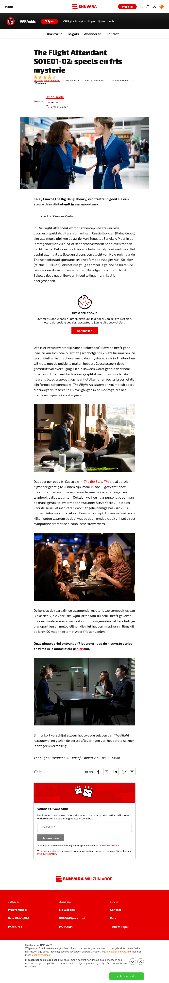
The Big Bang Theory (99, 481)
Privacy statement (46, 853)
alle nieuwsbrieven (109, 845)
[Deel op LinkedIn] (115, 771)
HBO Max (39, 80)
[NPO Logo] (161, 6)
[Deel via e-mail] (132, 771)
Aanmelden (51, 838)
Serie (47, 80)
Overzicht (54, 34)
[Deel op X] (106, 771)
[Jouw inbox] (148, 7)
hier (79, 649)
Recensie (55, 80)
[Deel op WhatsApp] (123, 771)
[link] (38, 101)
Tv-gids (73, 34)
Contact (113, 34)
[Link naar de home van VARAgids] (11, 21)
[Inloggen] (154, 7)
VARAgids (28, 21)
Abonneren (92, 34)
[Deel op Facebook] (98, 771)
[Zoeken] (141, 7)
